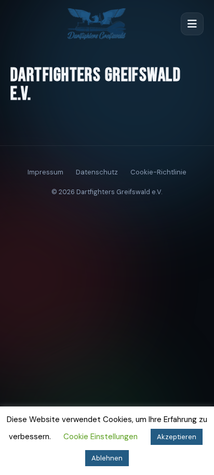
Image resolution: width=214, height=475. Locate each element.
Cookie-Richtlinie (158, 172)
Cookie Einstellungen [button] (100, 436)
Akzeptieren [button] (176, 436)
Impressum (45, 172)
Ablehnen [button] (107, 458)
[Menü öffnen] (192, 23)
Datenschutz (97, 172)
